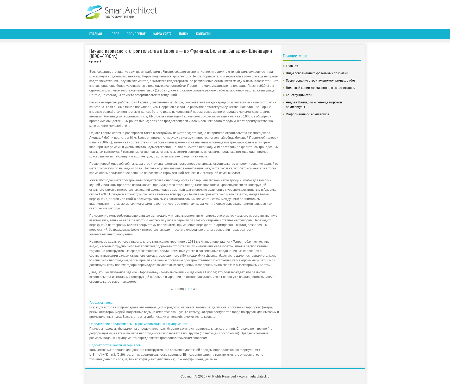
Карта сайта (162, 34)
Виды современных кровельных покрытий (317, 73)
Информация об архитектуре (307, 114)
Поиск (183, 34)
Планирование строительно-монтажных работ (320, 80)
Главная (95, 34)
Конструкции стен (299, 95)
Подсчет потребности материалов (115, 345)
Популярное (136, 34)
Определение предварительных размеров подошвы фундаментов (138, 324)
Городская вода (101, 302)
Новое (114, 34)
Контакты (203, 34)
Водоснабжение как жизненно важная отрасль (320, 88)
